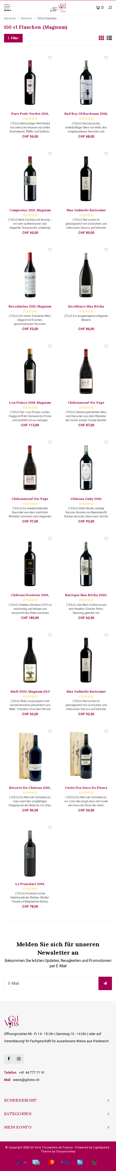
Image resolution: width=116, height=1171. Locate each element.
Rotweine (26, 18)
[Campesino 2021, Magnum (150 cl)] (30, 179)
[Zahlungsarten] (21, 1162)
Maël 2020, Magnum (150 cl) (30, 691)
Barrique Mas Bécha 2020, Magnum (86, 595)
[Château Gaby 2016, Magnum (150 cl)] (86, 468)
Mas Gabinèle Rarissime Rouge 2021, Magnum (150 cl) (86, 691)
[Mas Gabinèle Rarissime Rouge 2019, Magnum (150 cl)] (86, 179)
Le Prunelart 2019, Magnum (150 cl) (30, 884)
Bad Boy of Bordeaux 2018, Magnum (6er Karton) (86, 114)
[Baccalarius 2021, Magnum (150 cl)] (30, 275)
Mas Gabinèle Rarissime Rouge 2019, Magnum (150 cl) (86, 210)
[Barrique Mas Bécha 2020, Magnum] (86, 564)
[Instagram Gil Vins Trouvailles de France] (18, 1059)
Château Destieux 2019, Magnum (30, 595)
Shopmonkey (65, 1151)
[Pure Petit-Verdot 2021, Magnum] (30, 83)
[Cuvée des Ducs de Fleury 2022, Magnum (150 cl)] (86, 757)
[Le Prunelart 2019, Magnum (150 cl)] (30, 853)
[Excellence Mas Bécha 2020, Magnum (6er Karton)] (86, 275)
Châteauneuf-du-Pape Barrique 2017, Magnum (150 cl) (30, 499)
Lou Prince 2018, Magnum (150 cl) (30, 402)
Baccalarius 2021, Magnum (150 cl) (30, 306)
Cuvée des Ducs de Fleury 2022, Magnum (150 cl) (86, 788)
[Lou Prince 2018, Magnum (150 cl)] (30, 371)
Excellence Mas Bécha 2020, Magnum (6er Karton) (86, 306)
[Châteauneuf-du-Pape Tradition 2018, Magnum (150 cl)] (86, 371)
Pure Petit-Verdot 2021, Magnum (30, 114)
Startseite (10, 18)
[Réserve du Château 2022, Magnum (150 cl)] (30, 757)
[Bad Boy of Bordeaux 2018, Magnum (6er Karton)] (86, 83)
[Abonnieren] (105, 983)
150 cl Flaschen (47, 18)
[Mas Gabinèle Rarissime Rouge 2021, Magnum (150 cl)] (86, 660)
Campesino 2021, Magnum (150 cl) (30, 210)
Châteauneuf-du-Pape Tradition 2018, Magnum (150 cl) (86, 402)
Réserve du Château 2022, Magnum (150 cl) (30, 788)
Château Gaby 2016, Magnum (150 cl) (86, 499)
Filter (15, 38)
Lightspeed (101, 1147)
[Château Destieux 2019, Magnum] (30, 564)
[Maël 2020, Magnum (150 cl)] (30, 660)
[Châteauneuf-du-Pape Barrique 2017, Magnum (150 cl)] (30, 468)
